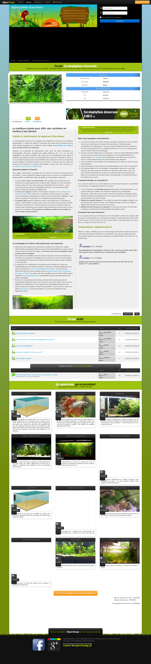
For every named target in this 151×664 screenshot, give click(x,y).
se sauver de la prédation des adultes (42, 269)
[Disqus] (108, 270)
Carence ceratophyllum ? (24, 346)
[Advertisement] (75, 43)
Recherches (37, 121)
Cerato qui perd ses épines (25, 333)
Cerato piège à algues (23, 358)
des (23, 289)
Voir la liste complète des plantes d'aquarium (75, 593)
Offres (27, 121)
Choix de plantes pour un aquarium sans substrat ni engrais (37, 375)
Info (17, 121)
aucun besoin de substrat (63, 145)
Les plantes (27, 376)
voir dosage (97, 157)
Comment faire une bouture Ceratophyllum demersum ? (35, 339)
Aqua (8, 2)
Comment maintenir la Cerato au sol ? (29, 352)
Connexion (119, 21)
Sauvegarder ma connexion (111, 17)
